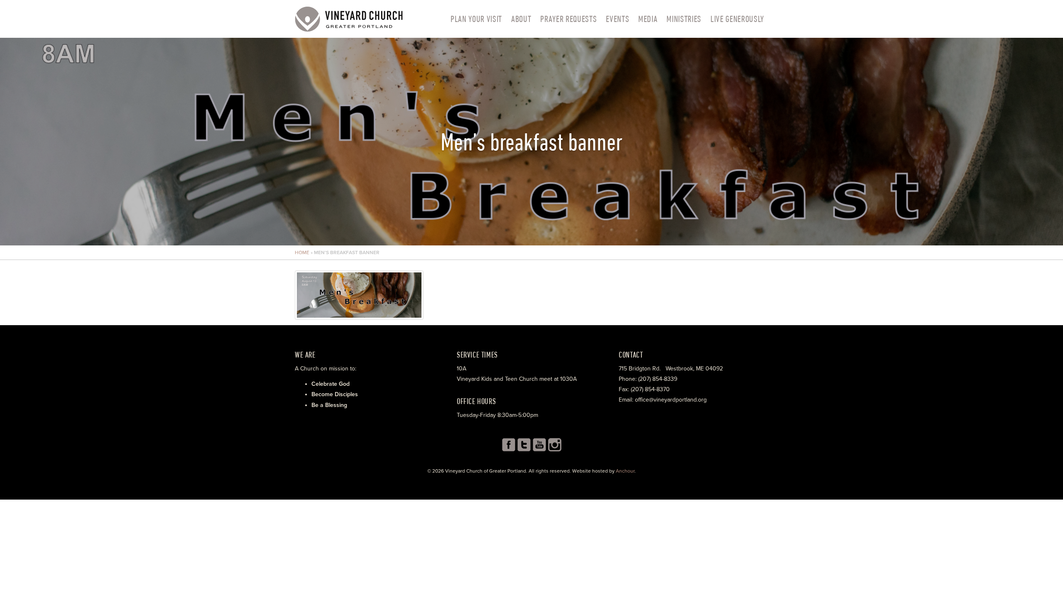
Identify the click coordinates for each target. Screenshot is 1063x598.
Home (302, 252)
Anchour (625, 471)
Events (617, 19)
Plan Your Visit (476, 19)
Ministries (683, 19)
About (521, 19)
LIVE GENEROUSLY (737, 19)
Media (647, 19)
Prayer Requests (568, 19)
